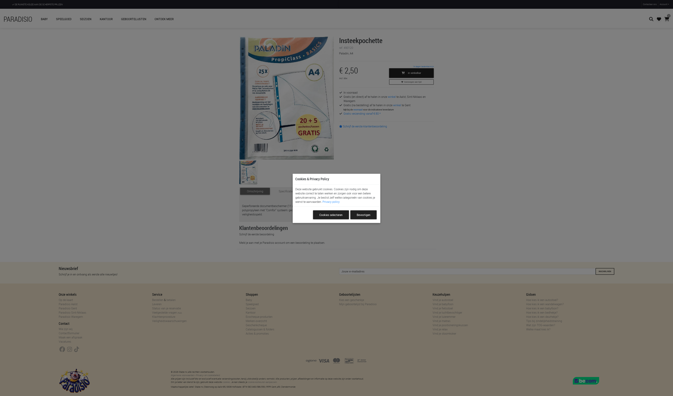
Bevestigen (363, 215)
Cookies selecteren (330, 215)
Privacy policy (331, 202)
